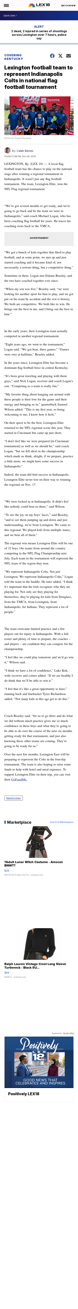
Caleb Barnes (25, 150)
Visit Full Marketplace (62, 822)
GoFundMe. (19, 779)
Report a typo (13, 798)
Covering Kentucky (13, 57)
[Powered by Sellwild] (68, 1033)
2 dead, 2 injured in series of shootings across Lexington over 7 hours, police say (39, 34)
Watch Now (67, 5)
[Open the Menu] (6, 5)
